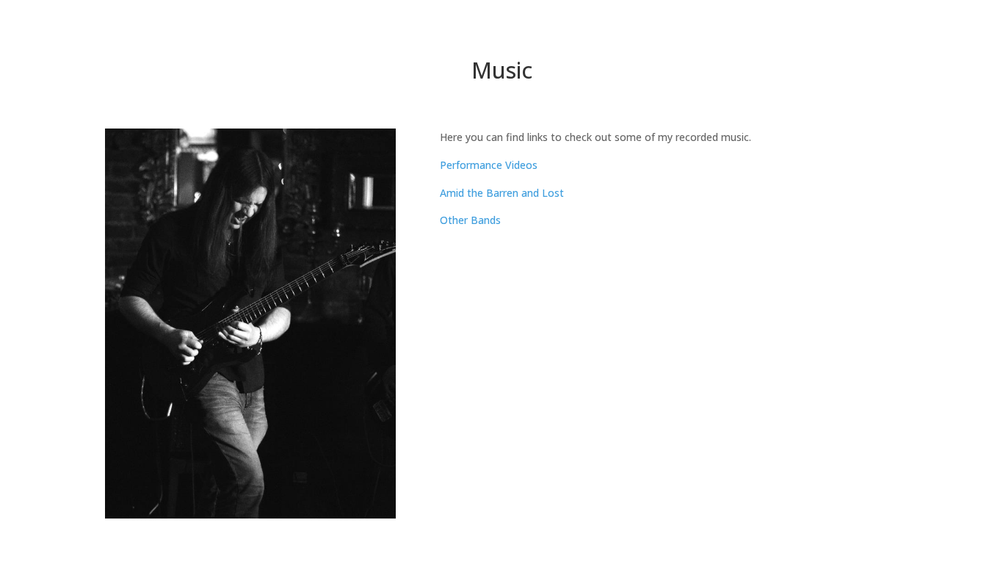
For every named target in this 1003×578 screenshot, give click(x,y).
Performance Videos (488, 165)
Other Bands (470, 220)
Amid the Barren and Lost (502, 193)
